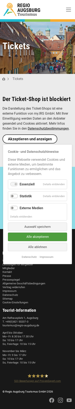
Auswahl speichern (37, 227)
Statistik (26, 196)
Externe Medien (31, 208)
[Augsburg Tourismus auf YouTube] (69, 402)
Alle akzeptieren (37, 237)
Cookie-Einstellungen (15, 302)
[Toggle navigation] (68, 9)
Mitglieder (8, 268)
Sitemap (7, 298)
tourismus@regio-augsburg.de (20, 325)
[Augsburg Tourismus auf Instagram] (60, 402)
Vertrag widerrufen (13, 287)
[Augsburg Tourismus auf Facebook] (51, 402)
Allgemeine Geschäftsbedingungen (23, 283)
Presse (6, 275)
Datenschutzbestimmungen (48, 128)
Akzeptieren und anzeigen (30, 139)
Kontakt (7, 272)
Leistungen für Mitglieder (17, 264)
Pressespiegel (11, 279)
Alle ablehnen (37, 247)
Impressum (9, 291)
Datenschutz (10, 294)
